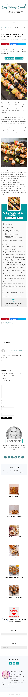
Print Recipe (20, 58)
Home (2, 27)
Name (3, 401)
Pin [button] (14, 217)
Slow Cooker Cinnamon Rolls (14, 536)
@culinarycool (10, 305)
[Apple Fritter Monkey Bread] (14, 515)
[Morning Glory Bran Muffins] (14, 595)
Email (3, 406)
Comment (4, 384)
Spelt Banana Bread (14, 496)
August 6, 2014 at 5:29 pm (11, 352)
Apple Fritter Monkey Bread (14, 516)
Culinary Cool (14, 10)
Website (3, 412)
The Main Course (9, 27)
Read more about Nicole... (8, 687)
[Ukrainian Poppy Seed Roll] (14, 555)
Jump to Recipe (10, 58)
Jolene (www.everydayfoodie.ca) (14, 350)
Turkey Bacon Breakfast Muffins (14, 577)
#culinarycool (21, 305)
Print (8, 217)
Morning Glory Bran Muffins (14, 597)
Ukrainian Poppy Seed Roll (14, 557)
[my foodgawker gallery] (14, 621)
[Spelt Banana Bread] (14, 494)
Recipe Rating (4, 378)
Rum (13, 323)
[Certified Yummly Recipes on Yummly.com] (14, 619)
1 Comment (10, 40)
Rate (20, 217)
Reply (2, 360)
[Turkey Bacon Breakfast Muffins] (14, 575)
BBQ (7, 323)
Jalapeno (10, 323)
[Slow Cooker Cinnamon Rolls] (14, 535)
